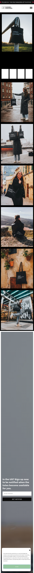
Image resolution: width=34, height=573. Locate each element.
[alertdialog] (17, 2)
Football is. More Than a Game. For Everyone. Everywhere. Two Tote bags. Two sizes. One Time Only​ (16, 60)
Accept (16, 566)
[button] (29, 550)
